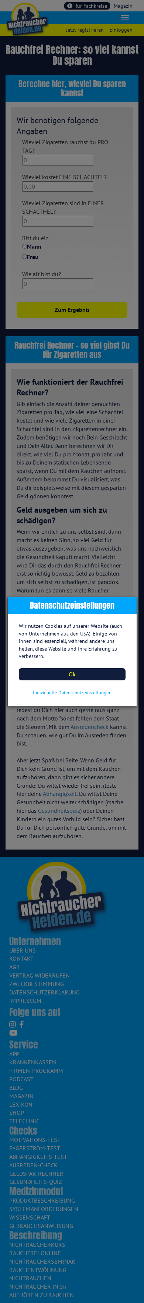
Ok (72, 674)
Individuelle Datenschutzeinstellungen (72, 693)
